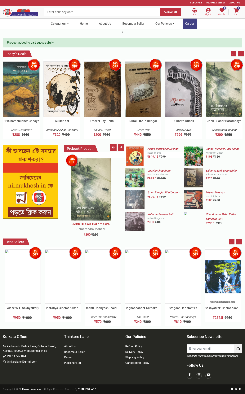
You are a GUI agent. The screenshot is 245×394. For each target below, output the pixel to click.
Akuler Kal (62, 121)
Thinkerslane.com (32, 389)
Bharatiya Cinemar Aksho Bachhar (63, 308)
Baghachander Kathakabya (143, 308)
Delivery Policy (134, 352)
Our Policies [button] (163, 23)
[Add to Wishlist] (29, 105)
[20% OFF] (91, 189)
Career (189, 23)
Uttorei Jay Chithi (102, 121)
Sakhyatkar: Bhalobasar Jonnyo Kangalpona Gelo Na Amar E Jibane (223, 308)
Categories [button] (58, 23)
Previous (233, 53)
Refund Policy (134, 346)
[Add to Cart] (13, 105)
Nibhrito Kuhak (183, 121)
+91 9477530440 (17, 356)
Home (84, 23)
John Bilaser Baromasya (224, 121)
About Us (234, 3)
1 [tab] (122, 32)
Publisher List (72, 363)
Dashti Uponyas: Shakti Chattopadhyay (103, 308)
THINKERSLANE (87, 389)
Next (241, 53)
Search (172, 12)
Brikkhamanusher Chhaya (21, 121)
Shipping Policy (134, 357)
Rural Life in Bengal (143, 121)
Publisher (196, 3)
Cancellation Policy (137, 363)
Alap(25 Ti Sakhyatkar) (23, 308)
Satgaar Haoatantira (183, 308)
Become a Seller (215, 3)
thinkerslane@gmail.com (22, 361)
